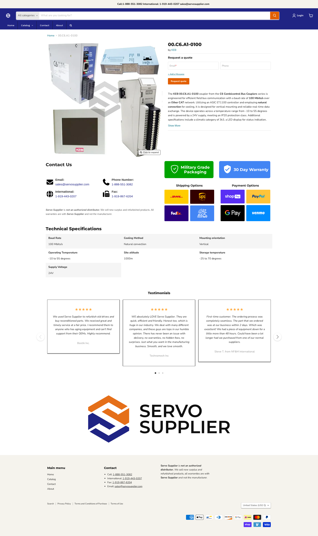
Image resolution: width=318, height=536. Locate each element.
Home (50, 35)
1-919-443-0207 (66, 196)
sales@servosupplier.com (72, 184)
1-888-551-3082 (122, 184)
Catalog (51, 479)
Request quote (178, 81)
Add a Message (177, 74)
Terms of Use (117, 503)
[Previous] (41, 337)
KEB (173, 50)
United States (254, 505)
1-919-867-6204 (122, 196)
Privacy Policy (64, 503)
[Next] (277, 337)
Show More (174, 125)
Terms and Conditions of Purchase (91, 503)
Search (50, 503)
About (50, 488)
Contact (51, 484)
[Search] (274, 15)
